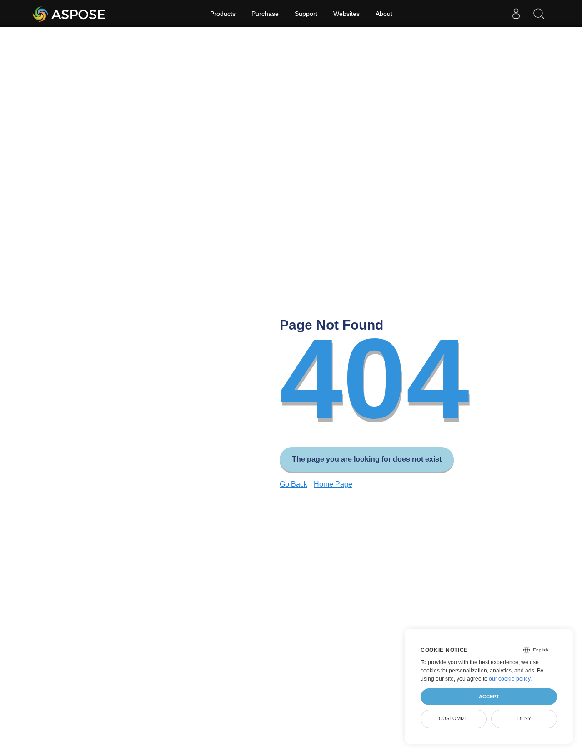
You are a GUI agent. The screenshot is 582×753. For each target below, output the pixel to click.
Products (223, 13)
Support (306, 13)
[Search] (538, 13)
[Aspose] (69, 13)
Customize (453, 718)
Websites (346, 13)
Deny (524, 718)
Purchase (265, 13)
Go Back (293, 484)
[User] (516, 13)
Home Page (333, 484)
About (384, 13)
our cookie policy (509, 679)
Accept (489, 696)
